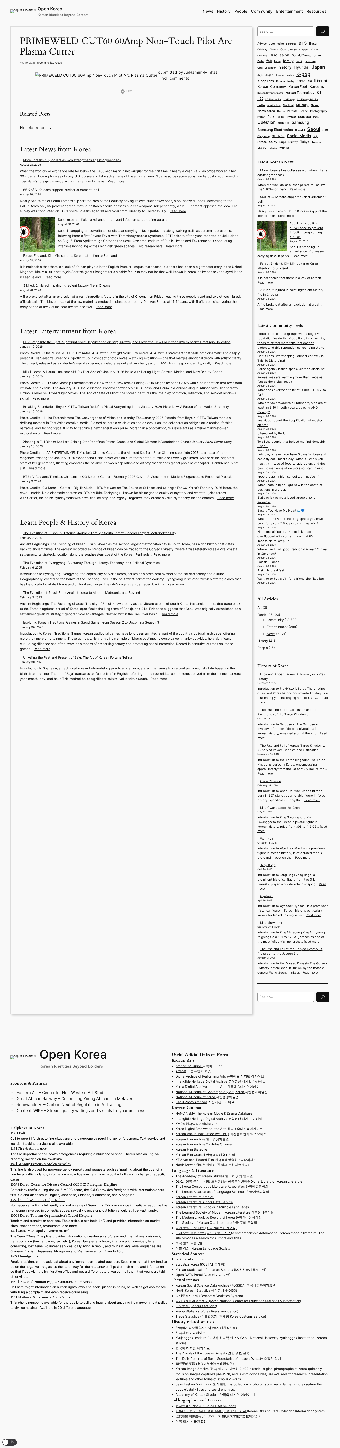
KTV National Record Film (195, 1160)
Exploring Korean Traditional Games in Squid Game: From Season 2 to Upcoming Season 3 (91, 622)
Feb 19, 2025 (28, 62)
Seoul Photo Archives (191, 1102)
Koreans (316, 86)
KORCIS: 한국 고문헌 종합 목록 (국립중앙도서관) (211, 1411)
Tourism (317, 142)
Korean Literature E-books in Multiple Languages (212, 1207)
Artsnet (181, 1071)
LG (260, 98)
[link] (162, 78)
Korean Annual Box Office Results (201, 1134)
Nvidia (281, 111)
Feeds (58, 62)
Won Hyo (266, 838)
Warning (284, 147)
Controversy (288, 49)
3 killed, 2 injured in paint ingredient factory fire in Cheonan (67, 285)
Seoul (313, 129)
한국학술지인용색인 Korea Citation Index (206, 1406)
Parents (292, 111)
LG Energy (289, 99)
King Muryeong (271, 922)
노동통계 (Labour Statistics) (196, 1306)
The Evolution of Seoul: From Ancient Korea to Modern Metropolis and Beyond (81, 592)
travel (262, 147)
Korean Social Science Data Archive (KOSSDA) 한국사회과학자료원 (226, 1285)
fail (269, 61)
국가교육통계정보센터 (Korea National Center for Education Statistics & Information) (238, 1301)
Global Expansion (266, 67)
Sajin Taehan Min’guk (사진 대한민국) (203, 1384)
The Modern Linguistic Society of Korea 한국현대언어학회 (219, 1217)
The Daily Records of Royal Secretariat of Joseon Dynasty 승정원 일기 (228, 1358)
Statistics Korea (187, 1264)
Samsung (300, 122)
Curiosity (262, 55)
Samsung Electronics (275, 130)
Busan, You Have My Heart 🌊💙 (281, 510)
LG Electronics (273, 99)
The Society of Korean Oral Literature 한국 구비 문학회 (216, 1222)
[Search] (322, 31)
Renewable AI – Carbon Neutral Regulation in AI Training (69, 1104)
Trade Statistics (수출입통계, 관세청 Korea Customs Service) (221, 1316)
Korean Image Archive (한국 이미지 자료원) (208, 1369)
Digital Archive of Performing (198, 1076)
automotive (276, 43)
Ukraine (273, 148)
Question (266, 122)
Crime (314, 49)
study (273, 142)
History (262, 641)
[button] (9, 1442)
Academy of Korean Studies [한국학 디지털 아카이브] (215, 1395)
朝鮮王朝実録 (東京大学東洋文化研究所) (205, 1364)
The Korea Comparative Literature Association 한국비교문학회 (222, 1186)
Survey (293, 142)
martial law (274, 105)
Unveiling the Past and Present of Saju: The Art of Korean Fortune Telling (77, 657)
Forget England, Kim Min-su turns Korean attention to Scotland (70, 255)
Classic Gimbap (268, 562)
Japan (318, 67)
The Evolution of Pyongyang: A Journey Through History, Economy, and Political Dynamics (91, 563)
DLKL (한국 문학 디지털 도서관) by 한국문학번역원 (213, 1181)
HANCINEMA (185, 1113)
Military (302, 105)
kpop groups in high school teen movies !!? (288, 476)
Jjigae (269, 75)
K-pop (303, 74)
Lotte (261, 105)
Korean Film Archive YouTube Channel (204, 1144)
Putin (316, 117)
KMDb (180, 1124)
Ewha (260, 61)
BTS (303, 43)
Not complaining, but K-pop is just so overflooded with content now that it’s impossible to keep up (285, 536)
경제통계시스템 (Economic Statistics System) (209, 1296)
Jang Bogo (267, 865)
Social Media (299, 135)
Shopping (263, 136)
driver (318, 55)
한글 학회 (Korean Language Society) (204, 1248)
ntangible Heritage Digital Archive (201, 1081)
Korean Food (297, 86)
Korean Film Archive (190, 1139)
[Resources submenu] (328, 11)
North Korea (266, 111)
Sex (325, 130)
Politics (261, 116)
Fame (277, 61)
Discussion (279, 55)
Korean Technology (299, 92)
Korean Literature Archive (195, 1197)
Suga (282, 142)
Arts (223, 1076)
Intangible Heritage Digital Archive (201, 1119)
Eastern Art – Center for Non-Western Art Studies (63, 1092)
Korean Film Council (191, 1155)
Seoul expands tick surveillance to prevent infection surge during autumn (113, 219)
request (283, 122)
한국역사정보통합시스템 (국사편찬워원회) (206, 1328)
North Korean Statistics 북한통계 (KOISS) (206, 1290)
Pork (270, 116)
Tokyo (304, 142)
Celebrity (262, 49)
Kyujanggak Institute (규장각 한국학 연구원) (208, 1338)
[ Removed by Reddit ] (273, 433)
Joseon (279, 75)
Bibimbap (291, 43)
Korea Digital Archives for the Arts (201, 1086)
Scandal (300, 130)
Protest (291, 116)
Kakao (301, 81)
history (284, 67)
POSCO (281, 116)
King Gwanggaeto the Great (280, 807)
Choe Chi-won (270, 781)
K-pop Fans (265, 81)
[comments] (179, 78)
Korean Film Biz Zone (191, 1149)
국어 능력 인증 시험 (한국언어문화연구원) (206, 1228)
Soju (315, 136)
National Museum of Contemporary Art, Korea (210, 1092)
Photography (318, 111)
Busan (313, 43)
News (271, 634)
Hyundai (301, 67)
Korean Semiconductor (270, 92)
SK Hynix (278, 136)
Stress (262, 142)
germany (310, 61)
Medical (288, 105)
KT (319, 92)
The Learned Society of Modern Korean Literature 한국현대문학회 (225, 1212)
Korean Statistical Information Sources (205, 1270)
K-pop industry (285, 81)
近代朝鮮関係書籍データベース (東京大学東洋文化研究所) (218, 1416)
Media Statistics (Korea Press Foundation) (207, 1311)
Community (46, 62)
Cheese (274, 49)
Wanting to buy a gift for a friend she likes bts (290, 578)
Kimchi (320, 80)
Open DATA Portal (189, 1275)
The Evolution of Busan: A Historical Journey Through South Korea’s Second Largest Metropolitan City (99, 533)
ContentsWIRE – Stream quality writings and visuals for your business (81, 1110)
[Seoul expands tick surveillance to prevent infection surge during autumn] (37, 235)
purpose (304, 116)
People (262, 648)
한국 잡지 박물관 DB (190, 1421)
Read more (116, 181)
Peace (304, 111)
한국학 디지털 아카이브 (193, 1348)
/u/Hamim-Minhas (201, 72)
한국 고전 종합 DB (189, 1243)
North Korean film (189, 1165)
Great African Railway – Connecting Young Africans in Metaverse (77, 1098)
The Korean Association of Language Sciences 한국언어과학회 (222, 1192)
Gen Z (299, 61)
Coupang (304, 49)
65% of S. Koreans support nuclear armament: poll (61, 190)
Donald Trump (301, 55)
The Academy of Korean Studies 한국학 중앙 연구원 (214, 1176)
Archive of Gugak (189, 1066)
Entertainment (277, 627)
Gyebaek (266, 896)
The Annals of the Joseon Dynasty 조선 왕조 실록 (212, 1353)
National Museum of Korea (196, 1097)
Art (259, 607)
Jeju (260, 75)
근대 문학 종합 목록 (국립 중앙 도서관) (204, 1233)
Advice (262, 43)
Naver (315, 105)
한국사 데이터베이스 (191, 1333)
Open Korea (50, 9)
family (288, 61)
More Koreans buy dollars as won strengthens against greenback (72, 160)
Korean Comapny (271, 87)
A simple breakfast (270, 570)
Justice (290, 75)
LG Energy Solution (307, 99)
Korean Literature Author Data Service (204, 1202)
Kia (309, 81)
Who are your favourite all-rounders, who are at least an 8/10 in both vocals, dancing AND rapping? (292, 407)
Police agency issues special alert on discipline (291, 369)
